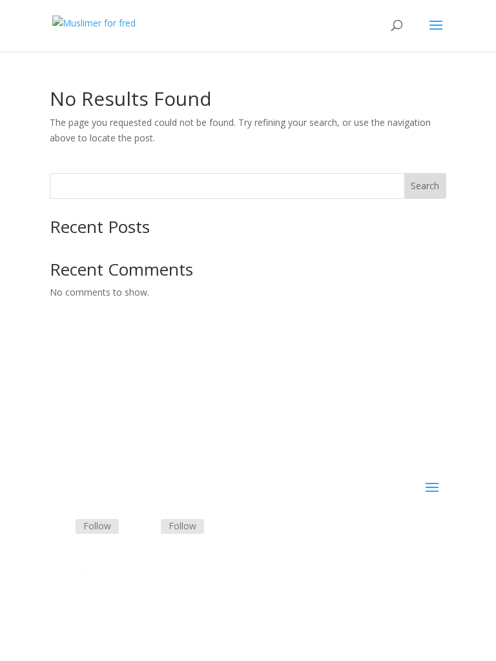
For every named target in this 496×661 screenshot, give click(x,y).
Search (425, 185)
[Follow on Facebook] (60, 526)
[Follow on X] (145, 526)
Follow (97, 526)
